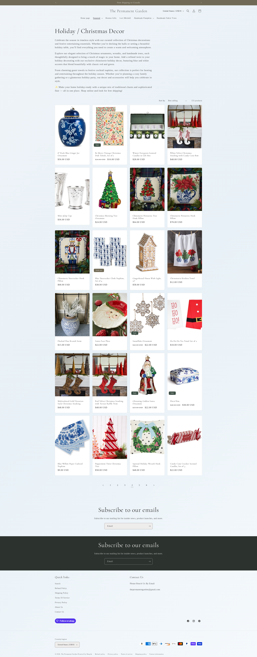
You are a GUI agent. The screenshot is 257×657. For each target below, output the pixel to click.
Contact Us (59, 612)
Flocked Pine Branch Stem (69, 341)
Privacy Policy (61, 602)
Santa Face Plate (102, 341)
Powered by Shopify (85, 654)
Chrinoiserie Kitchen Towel (182, 278)
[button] (97, 18)
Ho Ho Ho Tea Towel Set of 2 (183, 341)
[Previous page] (103, 485)
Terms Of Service (62, 598)
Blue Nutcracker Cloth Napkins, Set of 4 (109, 279)
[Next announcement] (201, 2)
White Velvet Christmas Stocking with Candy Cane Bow (184, 154)
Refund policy (100, 654)
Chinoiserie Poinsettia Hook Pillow (182, 216)
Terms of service (127, 654)
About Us (59, 607)
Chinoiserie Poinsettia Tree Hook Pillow (145, 216)
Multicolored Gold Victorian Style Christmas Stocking (70, 402)
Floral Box (174, 401)
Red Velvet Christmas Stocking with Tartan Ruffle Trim (109, 402)
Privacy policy (113, 654)
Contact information (156, 654)
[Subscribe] (149, 526)
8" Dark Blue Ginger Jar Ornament (69, 154)
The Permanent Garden (69, 654)
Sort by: (162, 101)
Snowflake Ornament (142, 341)
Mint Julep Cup (65, 215)
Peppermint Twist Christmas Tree (108, 465)
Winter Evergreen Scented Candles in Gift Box (144, 154)
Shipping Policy (61, 593)
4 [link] (132, 485)
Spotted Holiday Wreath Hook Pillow (146, 465)
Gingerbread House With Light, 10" (147, 279)
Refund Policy (61, 588)
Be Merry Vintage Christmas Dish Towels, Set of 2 (108, 154)
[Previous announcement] (56, 2)
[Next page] (154, 485)
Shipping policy (141, 654)
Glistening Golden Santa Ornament (144, 402)
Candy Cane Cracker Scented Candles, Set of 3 (183, 465)
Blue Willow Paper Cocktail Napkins (70, 465)
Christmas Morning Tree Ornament (106, 216)
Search (58, 584)
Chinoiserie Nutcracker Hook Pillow (71, 279)
